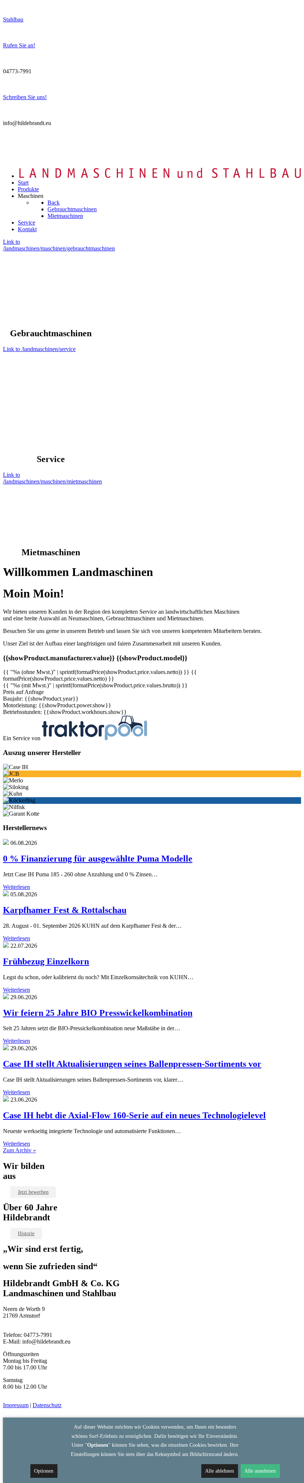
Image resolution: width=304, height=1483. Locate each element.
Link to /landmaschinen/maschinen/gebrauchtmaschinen (59, 245)
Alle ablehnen (219, 1471)
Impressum (16, 1405)
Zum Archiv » (19, 1150)
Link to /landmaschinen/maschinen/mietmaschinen (52, 478)
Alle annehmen (260, 1471)
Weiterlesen (16, 887)
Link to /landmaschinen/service (39, 349)
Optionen (43, 1471)
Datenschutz (47, 1405)
